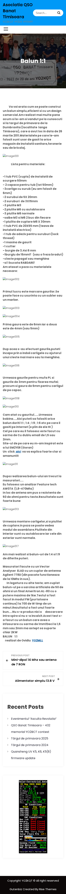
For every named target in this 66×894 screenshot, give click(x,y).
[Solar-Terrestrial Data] (33, 816)
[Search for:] (48, 12)
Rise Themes (47, 889)
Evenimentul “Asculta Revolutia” (33, 719)
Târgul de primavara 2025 (29, 738)
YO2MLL (37, 640)
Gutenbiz (16, 889)
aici (18, 451)
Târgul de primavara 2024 (29, 745)
